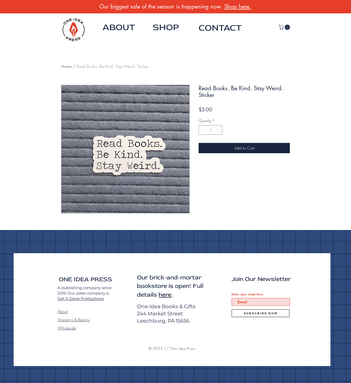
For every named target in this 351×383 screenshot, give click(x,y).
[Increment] (218, 129)
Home (66, 66)
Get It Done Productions (81, 298)
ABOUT (119, 27)
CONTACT (220, 27)
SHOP (166, 27)
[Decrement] (202, 129)
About (63, 311)
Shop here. (237, 6)
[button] (285, 27)
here (165, 294)
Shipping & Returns (74, 320)
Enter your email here (247, 294)
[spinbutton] (210, 129)
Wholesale (67, 328)
